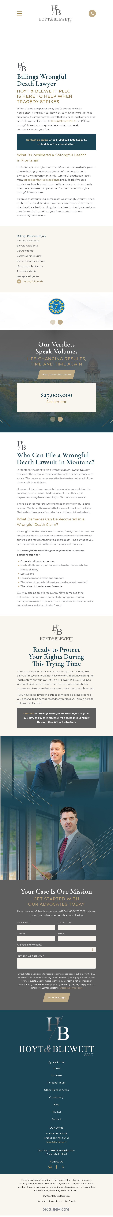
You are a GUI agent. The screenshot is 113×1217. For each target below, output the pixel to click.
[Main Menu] (19, 13)
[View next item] (60, 322)
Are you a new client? (29, 944)
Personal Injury (56, 1082)
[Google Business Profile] (50, 1167)
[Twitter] (63, 1167)
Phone (21, 933)
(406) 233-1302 (56, 1154)
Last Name (64, 922)
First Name (23, 922)
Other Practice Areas (56, 1090)
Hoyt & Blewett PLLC (63, 121)
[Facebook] (56, 1167)
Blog (56, 1104)
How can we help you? (30, 955)
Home (56, 1068)
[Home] (55, 13)
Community (56, 1097)
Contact (56, 1119)
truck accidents (49, 179)
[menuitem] (56, 240)
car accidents (31, 179)
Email (61, 933)
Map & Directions (56, 1142)
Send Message (56, 997)
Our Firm (56, 1075)
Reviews (56, 1111)
